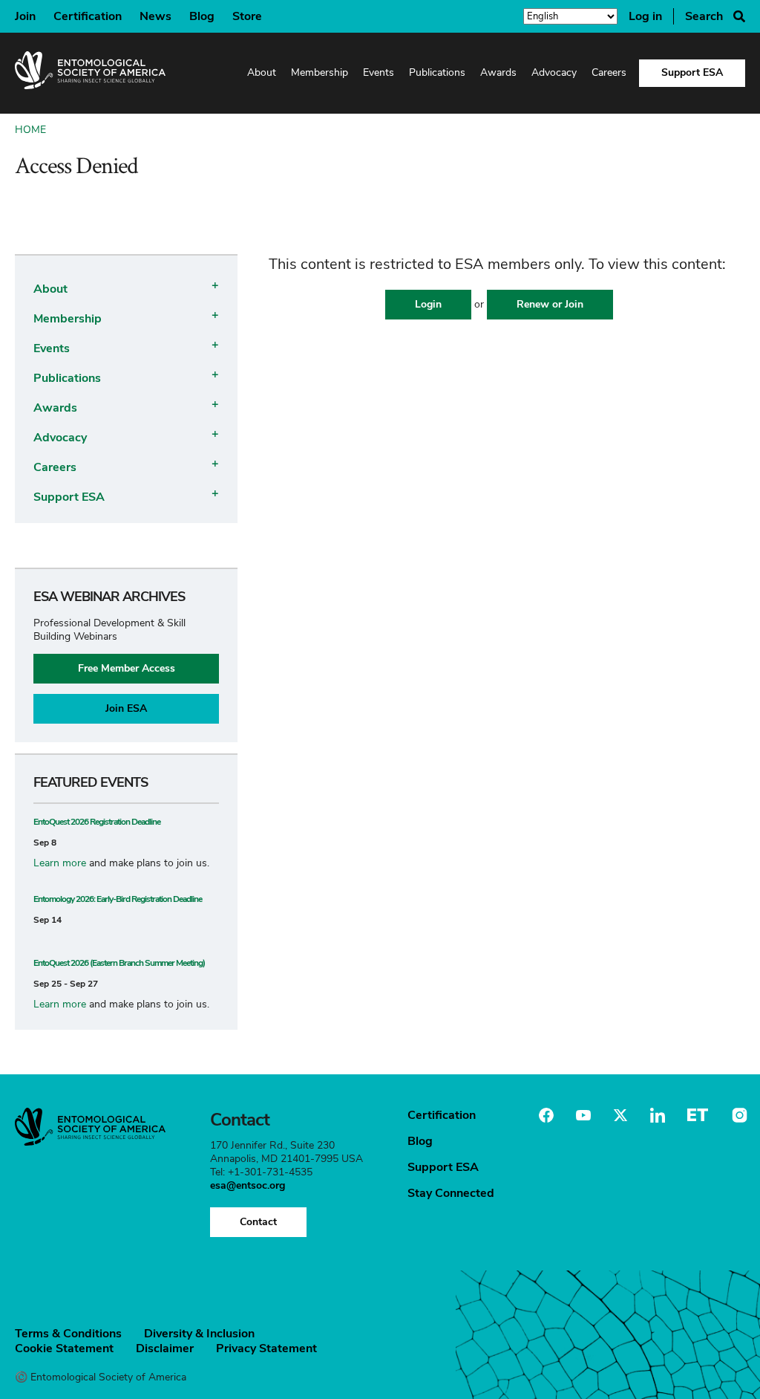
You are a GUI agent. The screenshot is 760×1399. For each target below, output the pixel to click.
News (155, 16)
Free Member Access (126, 668)
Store (247, 16)
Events (378, 72)
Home (30, 130)
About (261, 72)
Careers (609, 72)
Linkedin (657, 1115)
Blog (201, 16)
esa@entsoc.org (247, 1185)
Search (704, 16)
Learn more (59, 863)
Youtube (583, 1115)
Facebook (546, 1115)
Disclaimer (165, 1348)
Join (25, 16)
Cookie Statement (64, 1348)
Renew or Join (550, 304)
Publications (437, 72)
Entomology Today (697, 1115)
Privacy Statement (266, 1348)
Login (428, 304)
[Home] (90, 73)
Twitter (620, 1115)
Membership (319, 72)
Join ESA (126, 708)
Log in (645, 16)
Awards (498, 72)
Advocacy (554, 72)
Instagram (737, 1115)
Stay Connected (450, 1193)
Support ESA (692, 72)
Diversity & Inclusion (199, 1333)
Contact (258, 1222)
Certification (87, 16)
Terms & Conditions (68, 1333)
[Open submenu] (212, 284)
